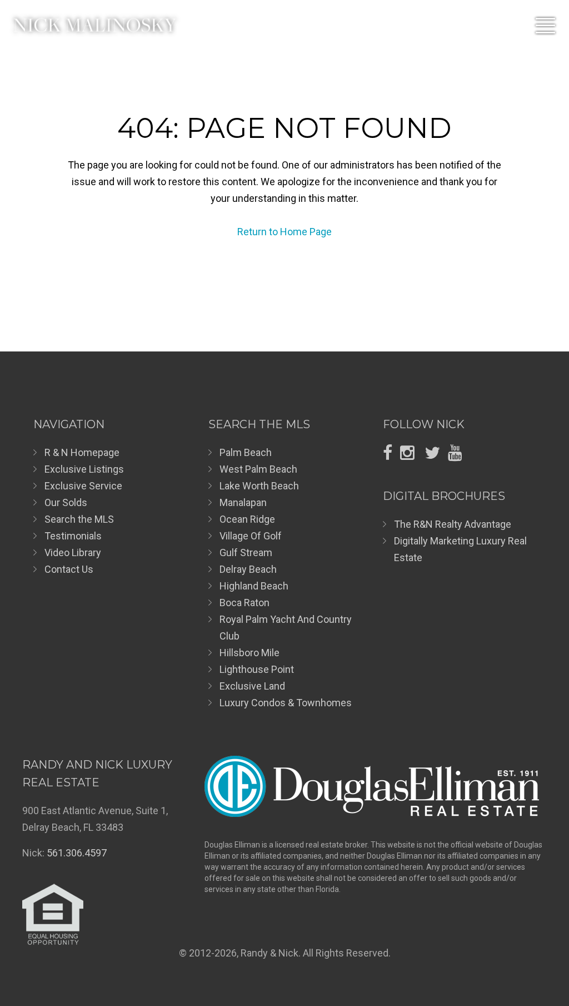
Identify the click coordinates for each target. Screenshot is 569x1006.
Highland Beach (253, 586)
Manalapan (243, 502)
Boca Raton (244, 602)
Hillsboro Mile (249, 652)
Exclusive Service (83, 486)
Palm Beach (245, 452)
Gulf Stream (245, 552)
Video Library (72, 552)
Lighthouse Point (256, 669)
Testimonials (73, 536)
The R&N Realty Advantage (452, 524)
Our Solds (65, 502)
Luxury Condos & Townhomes (285, 702)
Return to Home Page (284, 231)
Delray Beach (248, 569)
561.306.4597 (77, 853)
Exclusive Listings (84, 469)
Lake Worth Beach (259, 486)
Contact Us (68, 569)
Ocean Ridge (247, 519)
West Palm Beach (258, 469)
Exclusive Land (252, 686)
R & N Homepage (81, 452)
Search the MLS (79, 519)
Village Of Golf (250, 536)
